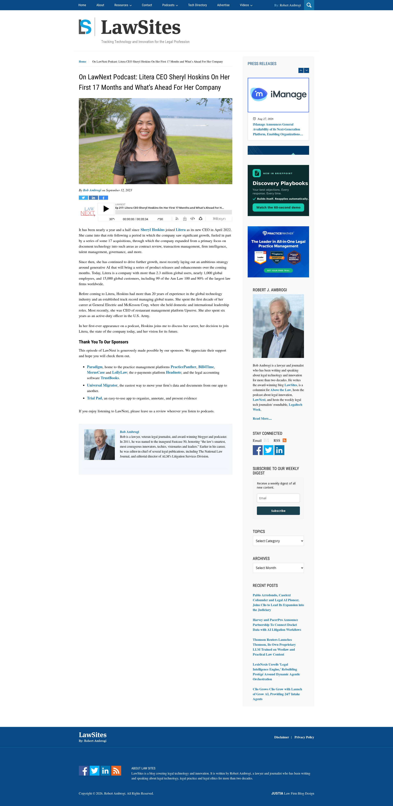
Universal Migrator (102, 385)
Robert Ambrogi (290, 5)
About (100, 5)
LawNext (259, 399)
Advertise (223, 5)
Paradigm (95, 366)
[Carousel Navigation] (278, 70)
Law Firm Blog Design (292, 793)
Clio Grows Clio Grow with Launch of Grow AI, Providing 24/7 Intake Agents (277, 694)
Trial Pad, (95, 398)
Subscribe (278, 511)
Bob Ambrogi (92, 190)
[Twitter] (268, 450)
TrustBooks (110, 377)
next (306, 70)
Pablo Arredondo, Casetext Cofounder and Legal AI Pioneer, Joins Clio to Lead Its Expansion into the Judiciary (278, 602)
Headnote (173, 372)
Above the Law (280, 389)
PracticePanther (183, 366)
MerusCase (96, 372)
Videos (244, 5)
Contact (147, 5)
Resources (121, 5)
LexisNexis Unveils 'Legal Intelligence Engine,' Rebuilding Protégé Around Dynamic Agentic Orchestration (276, 671)
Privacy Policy (304, 737)
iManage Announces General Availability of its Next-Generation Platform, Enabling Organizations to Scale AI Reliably (278, 129)
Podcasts (168, 5)
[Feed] (116, 771)
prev (301, 70)
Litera (181, 229)
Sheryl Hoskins (153, 229)
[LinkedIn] (279, 450)
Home (82, 5)
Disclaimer (281, 737)
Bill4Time (206, 366)
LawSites (291, 384)
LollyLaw (119, 372)
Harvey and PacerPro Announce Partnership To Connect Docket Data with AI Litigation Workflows (277, 624)
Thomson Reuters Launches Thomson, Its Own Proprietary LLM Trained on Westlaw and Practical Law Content (274, 647)
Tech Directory (197, 5)
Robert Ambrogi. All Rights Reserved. (129, 793)
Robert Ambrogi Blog (134, 30)
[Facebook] (258, 450)
